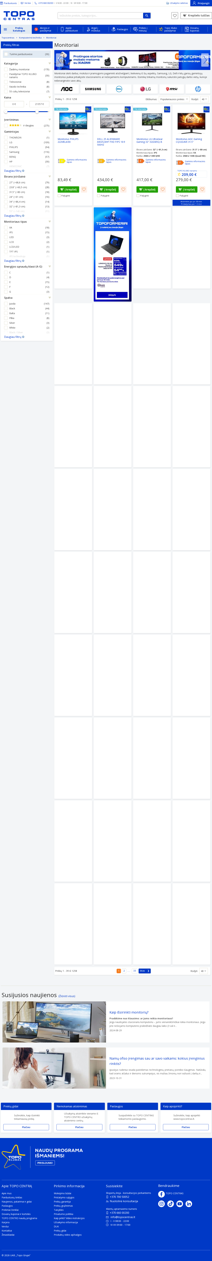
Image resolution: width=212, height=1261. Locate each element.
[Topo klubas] (42, 1158)
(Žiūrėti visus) (66, 996)
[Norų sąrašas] (174, 15)
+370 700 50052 (119, 1197)
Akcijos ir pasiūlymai (45, 29)
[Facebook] (161, 1194)
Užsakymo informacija (66, 1222)
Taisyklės (59, 1210)
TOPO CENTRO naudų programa (19, 1218)
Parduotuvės (10, 3)
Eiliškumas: (151, 99)
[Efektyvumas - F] (140, 160)
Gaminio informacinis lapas (77, 161)
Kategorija (11, 63)
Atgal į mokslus (95, 29)
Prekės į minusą (143, 29)
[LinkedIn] (190, 1203)
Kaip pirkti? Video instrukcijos (69, 1218)
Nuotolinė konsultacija (124, 1201)
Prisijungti (204, 3)
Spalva (8, 298)
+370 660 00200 (119, 1213)
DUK (56, 1226)
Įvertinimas (11, 120)
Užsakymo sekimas (179, 3)
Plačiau (26, 1127)
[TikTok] (171, 1203)
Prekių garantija (62, 1201)
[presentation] (59, 60)
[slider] (5, 111)
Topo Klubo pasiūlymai (170, 29)
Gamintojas (11, 131)
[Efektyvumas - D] (62, 160)
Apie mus (7, 1193)
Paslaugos (122, 29)
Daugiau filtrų (12, 171)
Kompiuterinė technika (30, 37)
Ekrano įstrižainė (14, 176)
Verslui (28, 3)
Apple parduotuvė (72, 29)
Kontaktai (7, 1230)
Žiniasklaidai (8, 1234)
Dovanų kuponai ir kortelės (16, 1214)
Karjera (5, 1222)
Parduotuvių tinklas (12, 1197)
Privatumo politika (63, 1214)
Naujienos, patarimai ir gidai (17, 1201)
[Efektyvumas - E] (101, 160)
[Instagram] (162, 1203)
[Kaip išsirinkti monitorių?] (106, 1022)
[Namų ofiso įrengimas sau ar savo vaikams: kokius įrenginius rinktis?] (106, 1068)
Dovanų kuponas (194, 29)
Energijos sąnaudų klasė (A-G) (23, 266)
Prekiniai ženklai (10, 1210)
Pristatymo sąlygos (64, 1197)
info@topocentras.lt (122, 1217)
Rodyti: (195, 99)
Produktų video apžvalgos (68, 1234)
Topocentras (8, 37)
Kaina (7, 97)
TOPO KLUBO (183, 170)
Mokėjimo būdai (62, 1193)
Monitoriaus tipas (15, 221)
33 (134, 970)
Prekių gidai (60, 1230)
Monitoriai (51, 37)
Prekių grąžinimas (63, 1205)
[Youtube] (181, 1203)
